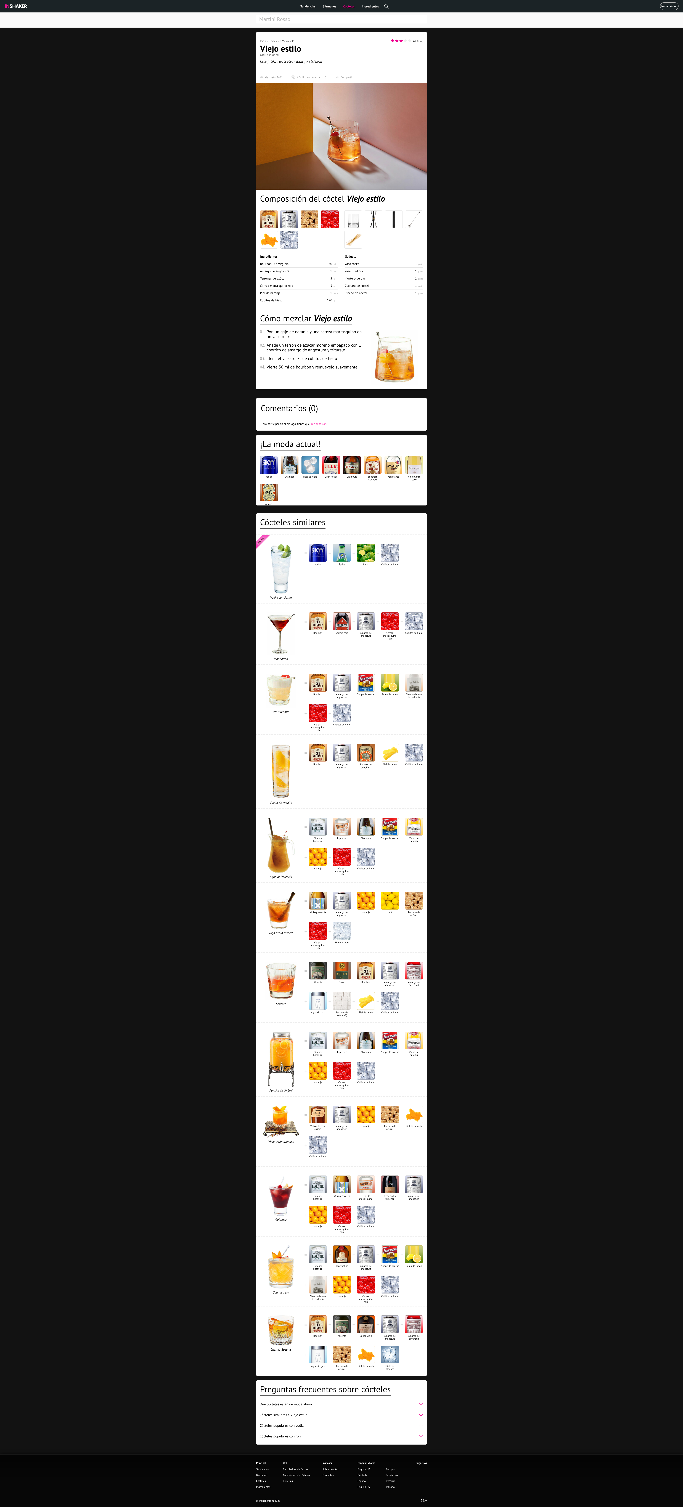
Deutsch (362, 1475)
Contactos (328, 1475)
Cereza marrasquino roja (276, 286)
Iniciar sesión (669, 6)
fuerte (263, 61)
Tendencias (308, 6)
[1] (392, 41)
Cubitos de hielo (271, 300)
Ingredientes (370, 6)
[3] (401, 41)
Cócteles (349, 6)
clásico (299, 61)
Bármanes (329, 6)
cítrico (272, 61)
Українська (392, 1475)
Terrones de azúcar (273, 278)
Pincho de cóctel (356, 293)
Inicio (263, 41)
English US (364, 1487)
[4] (405, 41)
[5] (409, 41)
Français (390, 1469)
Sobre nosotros (331, 1469)
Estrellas (288, 1481)
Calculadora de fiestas (295, 1469)
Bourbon (274, 264)
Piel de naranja (270, 293)
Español (362, 1481)
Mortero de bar (355, 278)
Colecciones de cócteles (296, 1475)
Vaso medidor (354, 271)
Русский (390, 1481)
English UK (364, 1469)
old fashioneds (314, 61)
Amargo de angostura (274, 271)
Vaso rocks (352, 264)
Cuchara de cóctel (357, 286)
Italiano (390, 1487)
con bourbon (286, 61)
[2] (397, 41)
